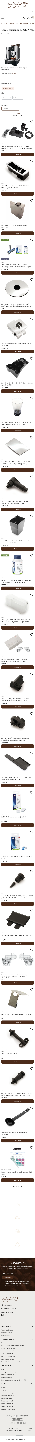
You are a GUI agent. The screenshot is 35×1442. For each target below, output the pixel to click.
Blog (2, 1369)
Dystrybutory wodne (7, 1401)
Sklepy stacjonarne (7, 1406)
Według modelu (24, 23)
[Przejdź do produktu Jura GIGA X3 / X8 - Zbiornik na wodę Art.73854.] (17, 210)
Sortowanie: (5, 105)
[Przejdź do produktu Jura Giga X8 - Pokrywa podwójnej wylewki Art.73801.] (17, 328)
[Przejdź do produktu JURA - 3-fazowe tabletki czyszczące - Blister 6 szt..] (17, 841)
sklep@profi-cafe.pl (10, 1308)
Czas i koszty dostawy (8, 1348)
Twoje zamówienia (7, 1330)
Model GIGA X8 (9, 88)
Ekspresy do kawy (6, 1398)
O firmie (3, 1390)
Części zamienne (13, 23)
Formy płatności (6, 1343)
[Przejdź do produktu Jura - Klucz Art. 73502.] (17, 1038)
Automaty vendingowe (8, 1393)
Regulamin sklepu (6, 1377)
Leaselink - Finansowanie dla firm (11, 1362)
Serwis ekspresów (7, 1404)
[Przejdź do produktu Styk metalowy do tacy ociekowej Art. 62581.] (17, 999)
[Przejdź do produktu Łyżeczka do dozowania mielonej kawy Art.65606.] (17, 1117)
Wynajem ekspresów (7, 1396)
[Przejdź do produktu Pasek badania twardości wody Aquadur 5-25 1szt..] (17, 1157)
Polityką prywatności (18, 1285)
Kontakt (3, 1387)
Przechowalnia (5, 1335)
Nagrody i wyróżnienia (8, 1409)
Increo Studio (19, 1435)
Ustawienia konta (6, 1333)
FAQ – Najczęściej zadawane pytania (12, 1345)
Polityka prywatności (7, 1375)
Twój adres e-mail (8, 1273)
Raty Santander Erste (8, 1356)
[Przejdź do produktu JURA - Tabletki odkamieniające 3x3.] (17, 801)
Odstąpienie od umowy (8, 1372)
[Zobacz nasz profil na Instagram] (6, 1315)
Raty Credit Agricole (7, 1359)
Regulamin (13, 1281)
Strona (15, 115)
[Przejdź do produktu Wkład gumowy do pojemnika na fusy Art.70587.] (17, 920)
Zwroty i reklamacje (7, 1354)
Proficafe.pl (4, 23)
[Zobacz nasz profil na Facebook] (2, 1315)
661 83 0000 (8, 1305)
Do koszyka (17, 154)
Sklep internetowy (15, 1439)
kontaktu (15, 74)
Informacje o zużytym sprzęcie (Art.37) (13, 1380)
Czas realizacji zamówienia (9, 1351)
